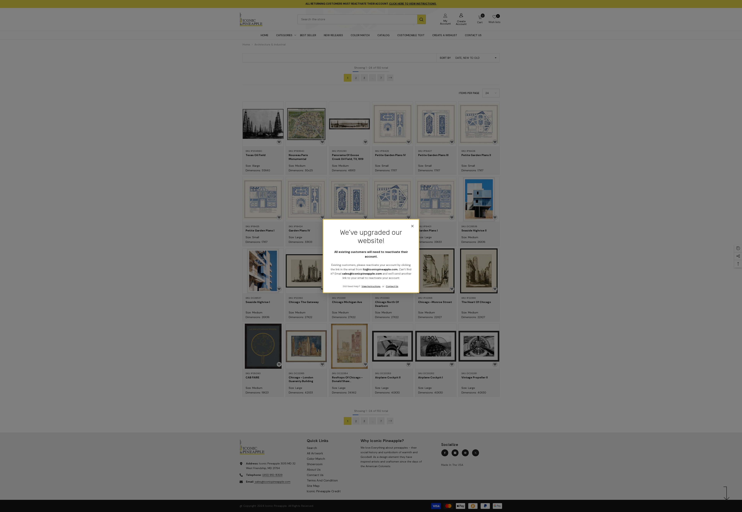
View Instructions (371, 286)
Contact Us (392, 286)
